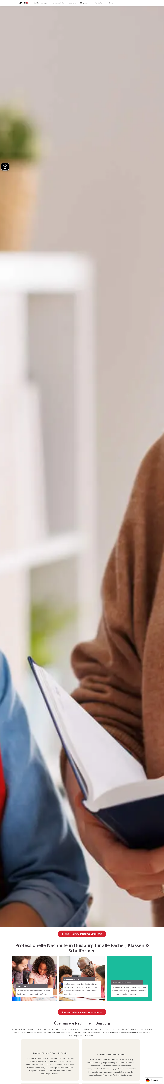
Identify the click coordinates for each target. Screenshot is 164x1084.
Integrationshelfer (58, 3)
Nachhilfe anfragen (40, 3)
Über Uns (72, 3)
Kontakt (111, 3)
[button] (71, 478)
